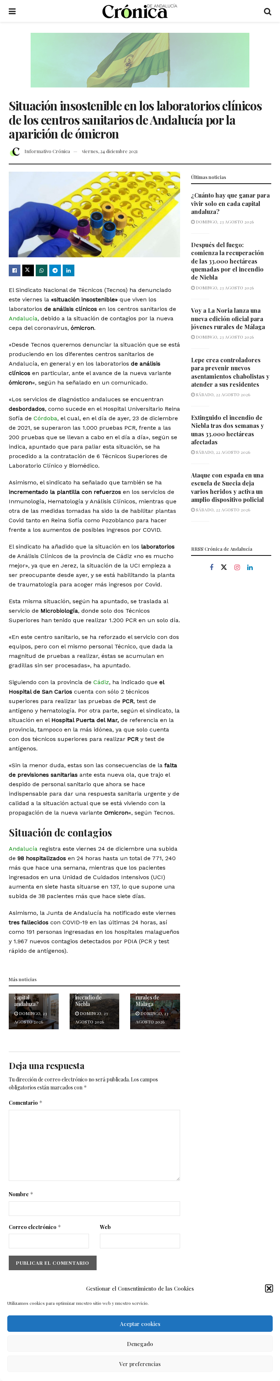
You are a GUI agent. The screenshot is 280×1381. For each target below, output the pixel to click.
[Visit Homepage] (139, 11)
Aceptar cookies (140, 1323)
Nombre (21, 1194)
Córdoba (45, 418)
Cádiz (101, 682)
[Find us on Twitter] (224, 567)
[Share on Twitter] (28, 270)
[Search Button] (267, 11)
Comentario (26, 1102)
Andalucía (23, 318)
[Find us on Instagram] (237, 567)
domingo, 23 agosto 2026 (224, 222)
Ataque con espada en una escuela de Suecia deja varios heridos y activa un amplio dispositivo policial (227, 487)
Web (105, 1227)
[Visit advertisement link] (140, 65)
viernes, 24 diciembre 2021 (110, 151)
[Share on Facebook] (14, 270)
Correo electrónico (35, 1227)
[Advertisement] (231, 628)
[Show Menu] (12, 11)
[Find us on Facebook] (211, 567)
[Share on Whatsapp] (41, 270)
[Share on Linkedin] (68, 270)
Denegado (140, 1343)
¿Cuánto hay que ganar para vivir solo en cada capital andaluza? (230, 203)
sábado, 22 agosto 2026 (222, 394)
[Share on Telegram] (55, 270)
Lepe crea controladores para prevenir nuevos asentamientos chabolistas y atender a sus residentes (230, 372)
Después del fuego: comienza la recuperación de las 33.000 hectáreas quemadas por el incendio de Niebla (227, 261)
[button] (269, 1288)
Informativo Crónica (47, 151)
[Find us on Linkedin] (250, 567)
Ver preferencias (140, 1364)
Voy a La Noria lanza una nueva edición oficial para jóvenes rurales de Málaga (228, 319)
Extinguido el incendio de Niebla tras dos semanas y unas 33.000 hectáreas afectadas (227, 430)
